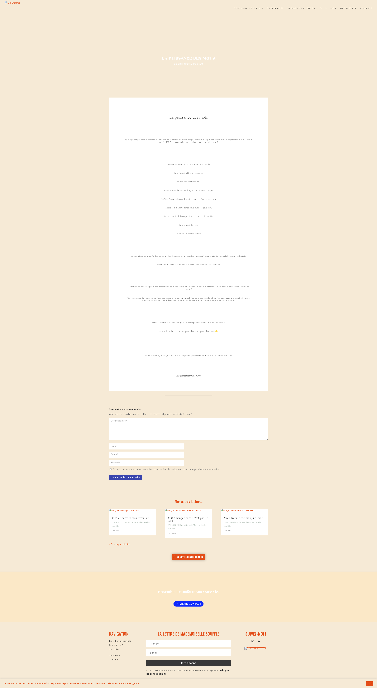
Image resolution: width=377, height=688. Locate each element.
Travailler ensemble (120, 641)
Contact (366, 8)
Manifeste (114, 655)
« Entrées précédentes (119, 544)
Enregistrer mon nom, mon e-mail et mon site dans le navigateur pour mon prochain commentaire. (166, 469)
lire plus (116, 530)
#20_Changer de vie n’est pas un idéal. (188, 519)
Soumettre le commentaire (125, 477)
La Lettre (114, 649)
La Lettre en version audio (190, 557)
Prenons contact (188, 603)
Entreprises (275, 8)
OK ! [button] (370, 683)
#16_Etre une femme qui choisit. (243, 518)
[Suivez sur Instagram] (252, 641)
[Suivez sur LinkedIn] (258, 641)
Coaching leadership (248, 8)
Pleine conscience (300, 8)
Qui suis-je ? (328, 8)
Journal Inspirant (193, 63)
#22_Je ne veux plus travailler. (130, 518)
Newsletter (348, 8)
